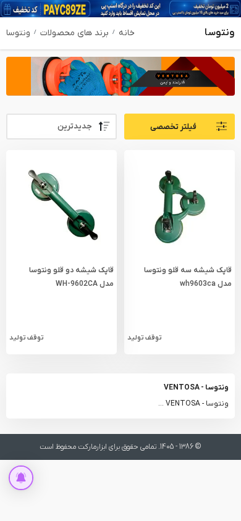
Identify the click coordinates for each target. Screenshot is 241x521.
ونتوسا (18, 33)
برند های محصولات (74, 33)
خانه (127, 33)
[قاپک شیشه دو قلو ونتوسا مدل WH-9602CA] (61, 205)
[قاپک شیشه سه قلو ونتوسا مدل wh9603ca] (179, 205)
